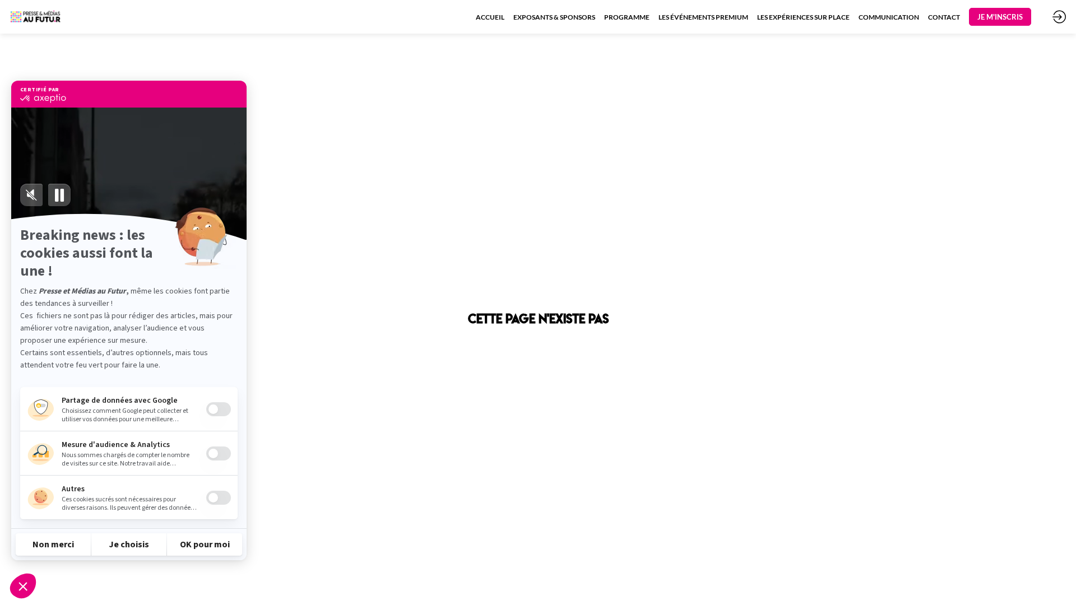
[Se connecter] (1059, 17)
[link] (490, 17)
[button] (1000, 17)
